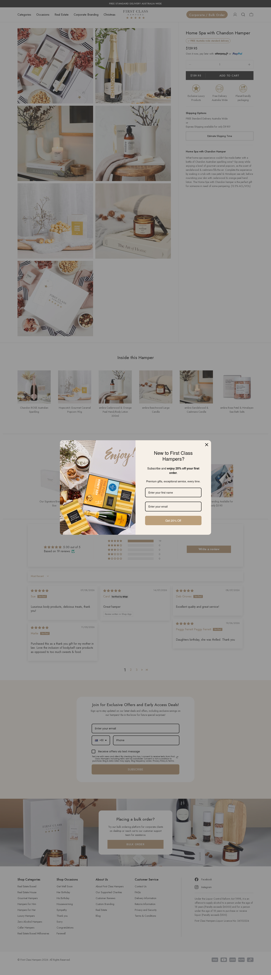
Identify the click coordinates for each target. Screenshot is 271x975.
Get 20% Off (173, 520)
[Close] (206, 444)
